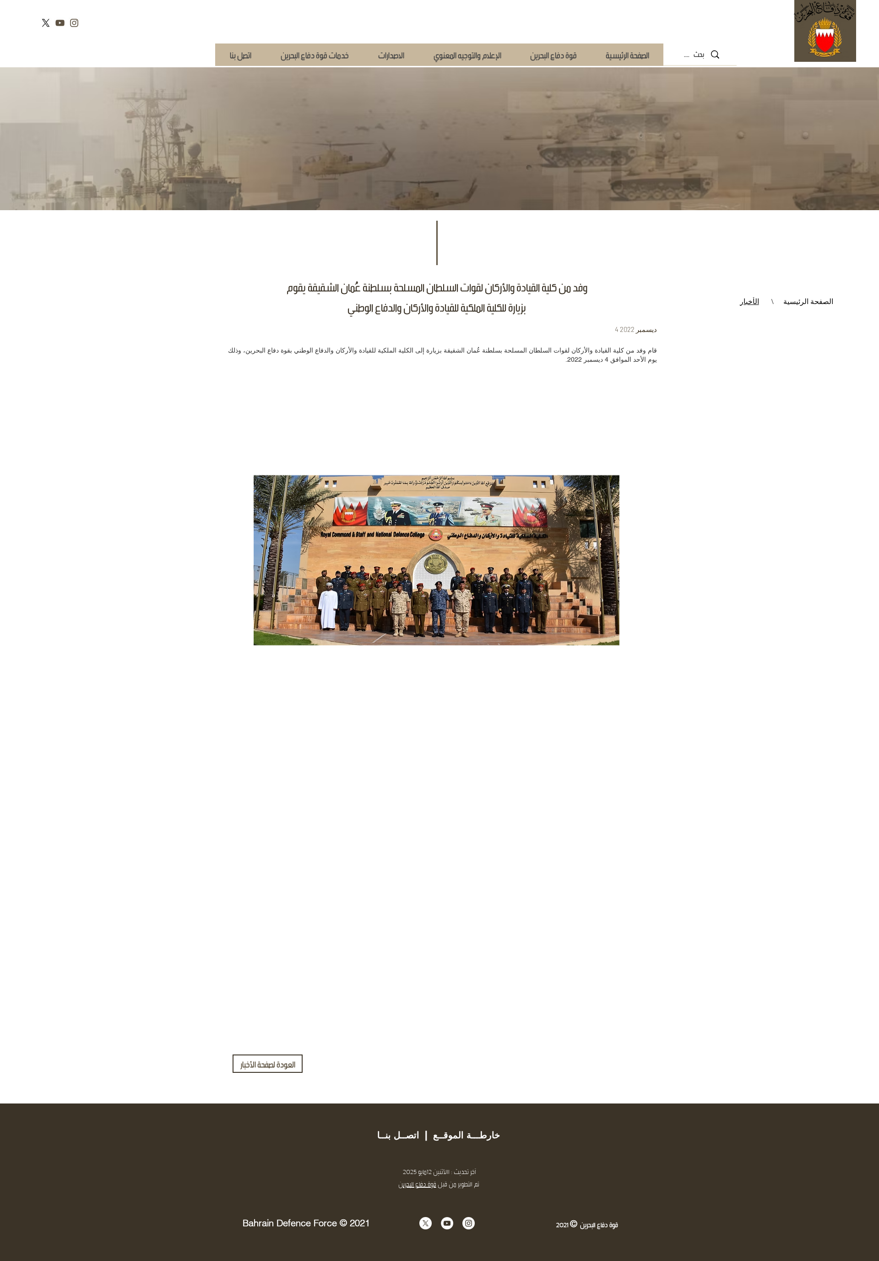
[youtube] (59, 22)
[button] (314, 54)
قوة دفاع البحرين (417, 1184)
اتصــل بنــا (398, 1135)
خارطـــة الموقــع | (459, 1135)
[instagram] (74, 22)
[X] (45, 22)
